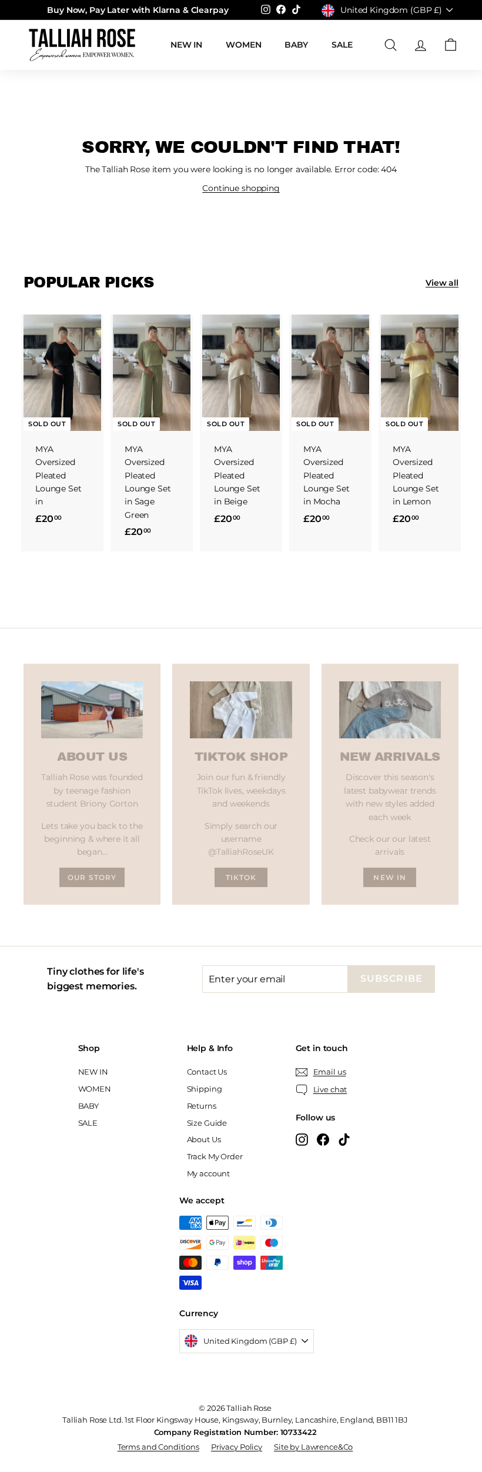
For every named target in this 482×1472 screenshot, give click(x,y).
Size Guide (207, 1123)
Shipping (204, 1088)
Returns (201, 1105)
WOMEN (243, 44)
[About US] (92, 709)
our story (92, 877)
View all (442, 282)
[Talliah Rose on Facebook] (323, 1139)
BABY (295, 44)
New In (389, 877)
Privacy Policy (236, 1446)
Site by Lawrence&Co (313, 1446)
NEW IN (186, 44)
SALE (342, 44)
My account (208, 1173)
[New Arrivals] (390, 709)
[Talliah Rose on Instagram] (302, 1139)
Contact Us (207, 1071)
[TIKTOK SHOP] (241, 709)
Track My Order (215, 1156)
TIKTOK (241, 877)
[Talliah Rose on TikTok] (344, 1139)
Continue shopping (241, 188)
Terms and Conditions (158, 1446)
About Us (204, 1139)
